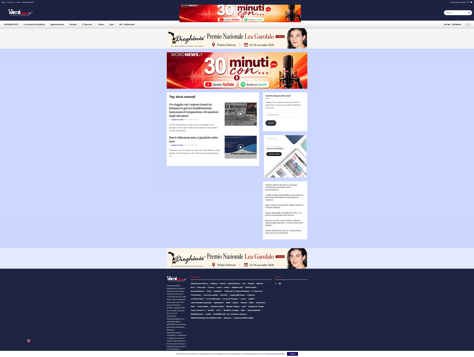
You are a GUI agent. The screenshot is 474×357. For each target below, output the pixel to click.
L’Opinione (251, 295)
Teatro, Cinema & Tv (198, 310)
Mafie (228, 302)
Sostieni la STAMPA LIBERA (243, 318)
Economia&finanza (197, 291)
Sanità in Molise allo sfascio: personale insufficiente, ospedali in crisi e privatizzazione (281, 187)
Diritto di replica (250, 287)
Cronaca (211, 287)
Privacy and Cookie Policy (275, 354)
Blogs (4, 2)
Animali (222, 283)
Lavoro (243, 299)
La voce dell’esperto (213, 299)
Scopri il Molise (203, 306)
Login (448, 24)
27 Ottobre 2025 (192, 145)
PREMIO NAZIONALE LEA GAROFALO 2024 (206, 318)
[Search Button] (469, 12)
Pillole (251, 302)
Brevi (192, 287)
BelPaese (259, 283)
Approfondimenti (57, 24)
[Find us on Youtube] (471, 2)
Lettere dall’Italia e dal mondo (201, 302)
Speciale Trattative (232, 306)
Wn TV (218, 310)
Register (457, 24)
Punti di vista (260, 302)
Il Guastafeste (196, 295)
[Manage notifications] (29, 341)
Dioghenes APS (237, 287)
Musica (235, 302)
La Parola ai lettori (197, 299)
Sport (111, 24)
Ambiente (213, 283)
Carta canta (201, 287)
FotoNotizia (218, 291)
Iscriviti (271, 123)
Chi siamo (10, 2)
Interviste (223, 295)
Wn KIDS (211, 310)
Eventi (209, 291)
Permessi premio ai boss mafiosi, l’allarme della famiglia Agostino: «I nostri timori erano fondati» (284, 222)
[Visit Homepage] (17, 12)
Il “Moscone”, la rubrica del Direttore (237, 291)
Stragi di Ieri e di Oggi (255, 306)
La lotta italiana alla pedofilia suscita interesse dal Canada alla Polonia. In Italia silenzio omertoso (284, 197)
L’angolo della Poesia (237, 295)
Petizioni (244, 302)
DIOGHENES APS (28, 2)
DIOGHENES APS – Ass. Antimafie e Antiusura (229, 314)
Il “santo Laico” (257, 291)
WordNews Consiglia (231, 310)
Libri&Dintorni (219, 302)
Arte (243, 283)
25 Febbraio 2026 (192, 120)
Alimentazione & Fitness (199, 283)
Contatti (18, 2)
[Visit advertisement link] (240, 12)
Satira (193, 306)
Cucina (219, 287)
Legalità (251, 299)
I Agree (292, 354)
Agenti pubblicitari (253, 310)
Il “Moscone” (87, 24)
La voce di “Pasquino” (230, 299)
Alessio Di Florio (177, 120)
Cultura (101, 24)
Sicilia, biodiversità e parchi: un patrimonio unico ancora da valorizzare (283, 231)
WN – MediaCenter (127, 24)
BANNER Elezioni (197, 314)
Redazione (227, 318)
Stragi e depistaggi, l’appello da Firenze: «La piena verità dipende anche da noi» (283, 214)
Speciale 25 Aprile (217, 306)
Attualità (73, 24)
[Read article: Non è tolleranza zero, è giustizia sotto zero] (241, 147)
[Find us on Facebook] (468, 2)
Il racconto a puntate (210, 295)
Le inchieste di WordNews (34, 24)
